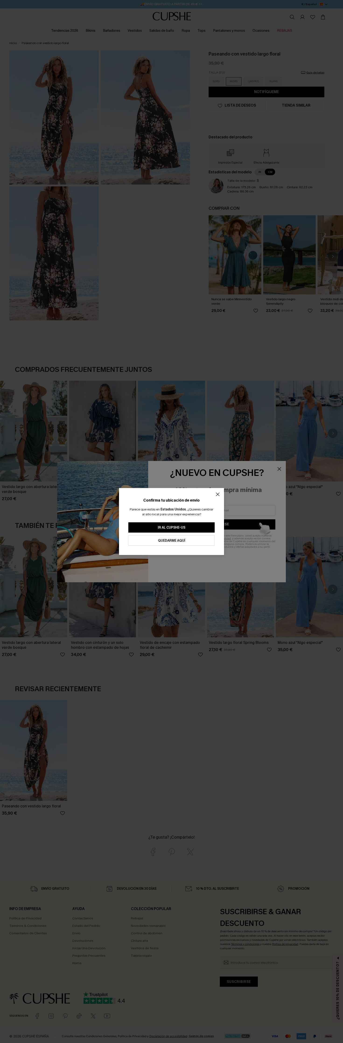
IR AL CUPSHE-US (171, 527)
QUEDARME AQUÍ (171, 540)
